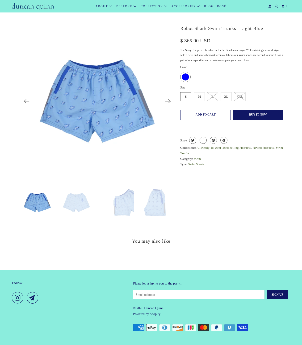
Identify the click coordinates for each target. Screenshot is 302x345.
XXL (240, 96)
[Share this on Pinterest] (213, 140)
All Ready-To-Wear (209, 147)
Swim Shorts (196, 164)
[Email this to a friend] (223, 140)
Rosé (221, 6)
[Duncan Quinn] (33, 6)
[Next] (168, 101)
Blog (209, 6)
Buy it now (258, 114)
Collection (152, 6)
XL (226, 96)
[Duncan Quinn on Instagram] (19, 298)
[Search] (277, 6)
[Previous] (26, 101)
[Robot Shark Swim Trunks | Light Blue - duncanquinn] (97, 101)
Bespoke (125, 6)
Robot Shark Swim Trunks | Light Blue (221, 28)
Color (183, 67)
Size (182, 87)
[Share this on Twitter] (192, 140)
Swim (197, 158)
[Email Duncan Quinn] (34, 298)
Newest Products (263, 147)
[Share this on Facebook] (202, 140)
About (102, 6)
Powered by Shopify (146, 314)
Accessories (184, 6)
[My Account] (270, 6)
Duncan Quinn (154, 308)
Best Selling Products (237, 147)
